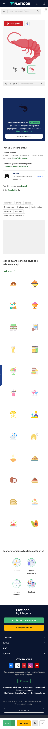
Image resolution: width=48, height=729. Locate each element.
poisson (28, 203)
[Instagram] (30, 665)
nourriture (8, 203)
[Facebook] (11, 665)
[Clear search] (32, 11)
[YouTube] (37, 665)
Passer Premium (24, 627)
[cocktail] (35, 392)
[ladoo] (35, 480)
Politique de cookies (24, 690)
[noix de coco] (13, 480)
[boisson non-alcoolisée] (35, 349)
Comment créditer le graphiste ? (16, 166)
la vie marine (36, 207)
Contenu (7, 637)
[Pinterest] (24, 665)
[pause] (13, 436)
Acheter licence (24, 136)
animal (18, 203)
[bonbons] (35, 458)
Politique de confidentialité (34, 687)
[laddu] (35, 283)
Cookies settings (38, 693)
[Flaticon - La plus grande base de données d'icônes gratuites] (20, 3)
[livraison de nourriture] (35, 327)
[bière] (13, 349)
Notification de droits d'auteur (16, 693)
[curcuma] (35, 305)
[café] (13, 327)
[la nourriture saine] (13, 523)
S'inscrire (24, 681)
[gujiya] (13, 501)
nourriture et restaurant (14, 215)
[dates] (13, 283)
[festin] (13, 305)
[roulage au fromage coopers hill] (35, 436)
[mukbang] (35, 414)
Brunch (24, 186)
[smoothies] (13, 392)
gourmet (18, 211)
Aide (5, 648)
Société (6, 654)
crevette (7, 211)
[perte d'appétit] (35, 501)
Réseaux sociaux (24, 659)
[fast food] (35, 371)
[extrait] (13, 414)
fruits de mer (22, 207)
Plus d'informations (24, 131)
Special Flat (12, 190)
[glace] (13, 371)
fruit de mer (9, 207)
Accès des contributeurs (24, 620)
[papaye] (35, 523)
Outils (6, 643)
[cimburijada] (13, 458)
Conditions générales (12, 687)
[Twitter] (17, 665)
